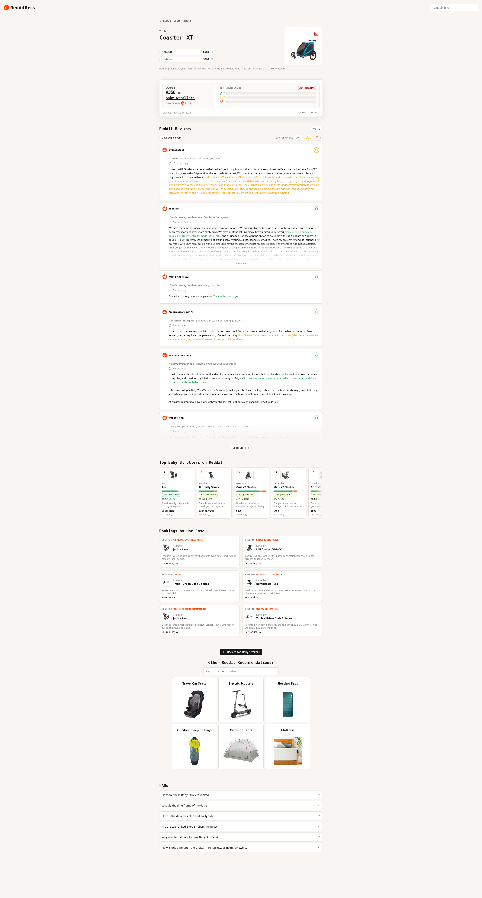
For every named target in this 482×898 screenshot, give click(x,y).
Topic (315, 128)
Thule (187, 20)
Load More (239, 447)
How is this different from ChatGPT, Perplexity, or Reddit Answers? (204, 847)
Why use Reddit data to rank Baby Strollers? (190, 837)
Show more (241, 263)
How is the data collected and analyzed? (187, 816)
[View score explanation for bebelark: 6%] (316, 209)
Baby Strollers (180, 98)
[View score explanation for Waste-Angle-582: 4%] (316, 277)
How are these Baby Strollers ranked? (186, 795)
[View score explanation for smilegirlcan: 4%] (316, 418)
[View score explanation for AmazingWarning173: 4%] (316, 312)
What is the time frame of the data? (184, 805)
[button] (176, 493)
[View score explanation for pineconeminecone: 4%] (316, 355)
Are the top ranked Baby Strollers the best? (189, 826)
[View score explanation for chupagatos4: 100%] (316, 150)
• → (196, 158)
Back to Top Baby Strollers (243, 652)
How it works (309, 112)
